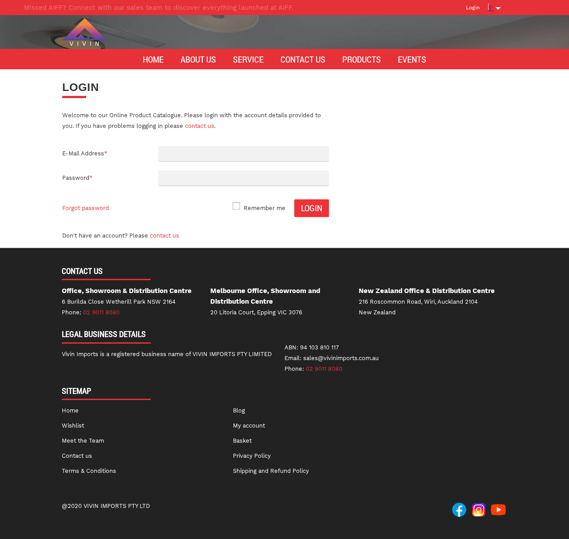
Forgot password (85, 208)
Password (77, 177)
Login (473, 7)
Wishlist (73, 425)
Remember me (264, 208)
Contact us (164, 235)
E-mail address (84, 153)
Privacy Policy (252, 455)
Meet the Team (83, 440)
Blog (239, 410)
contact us (199, 126)
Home (70, 410)
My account (249, 425)
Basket (242, 440)
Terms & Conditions (89, 471)
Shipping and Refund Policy (271, 471)
